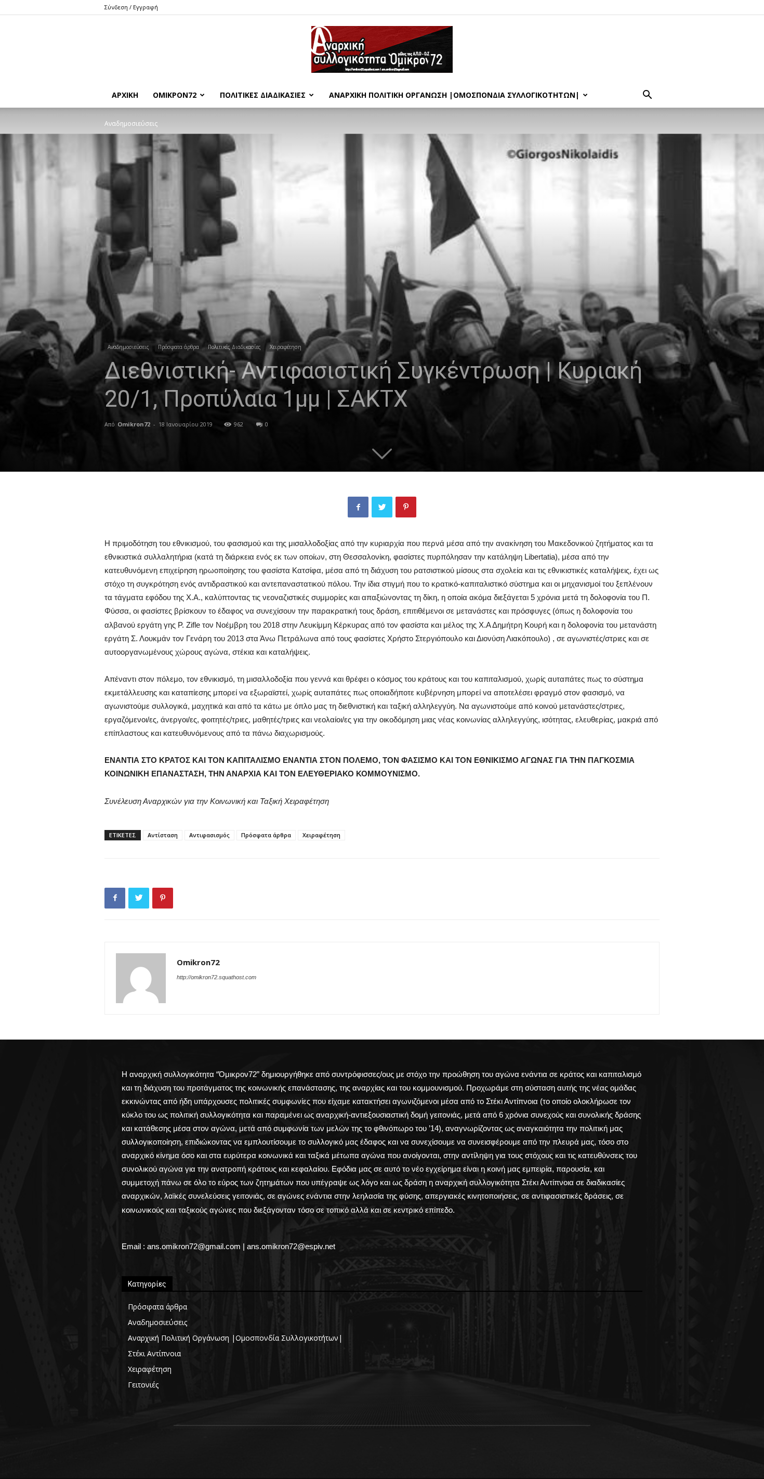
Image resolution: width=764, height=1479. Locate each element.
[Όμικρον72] (382, 49)
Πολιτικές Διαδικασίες (263, 95)
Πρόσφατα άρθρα (178, 347)
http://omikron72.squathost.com (216, 977)
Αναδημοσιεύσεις (128, 347)
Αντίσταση (163, 835)
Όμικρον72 (174, 95)
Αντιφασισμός (209, 835)
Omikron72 (133, 424)
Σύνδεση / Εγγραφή (131, 7)
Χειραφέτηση (285, 347)
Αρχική (125, 95)
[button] (647, 96)
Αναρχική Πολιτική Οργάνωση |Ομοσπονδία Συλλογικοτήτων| (454, 95)
